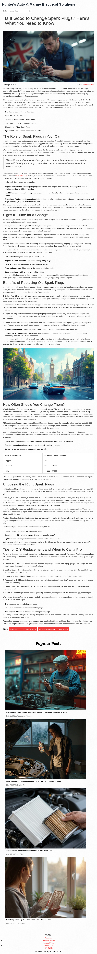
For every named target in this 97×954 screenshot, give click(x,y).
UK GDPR (49, 948)
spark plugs (14, 629)
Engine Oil (21, 785)
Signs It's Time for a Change (16, 116)
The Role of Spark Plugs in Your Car (19, 112)
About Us (48, 938)
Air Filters (21, 854)
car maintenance (29, 629)
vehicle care (63, 629)
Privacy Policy (48, 943)
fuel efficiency (21, 176)
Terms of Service (48, 940)
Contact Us (48, 945)
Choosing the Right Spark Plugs (17, 127)
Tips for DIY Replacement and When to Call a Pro (24, 131)
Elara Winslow (88, 85)
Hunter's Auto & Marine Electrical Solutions (38, 4)
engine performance (47, 629)
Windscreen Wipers (24, 716)
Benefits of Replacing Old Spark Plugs (20, 119)
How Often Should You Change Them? (20, 123)
